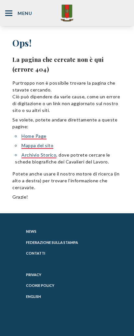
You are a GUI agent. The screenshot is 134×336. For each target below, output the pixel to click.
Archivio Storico (38, 155)
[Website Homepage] (67, 12)
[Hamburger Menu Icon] (9, 13)
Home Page (34, 136)
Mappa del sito (37, 145)
